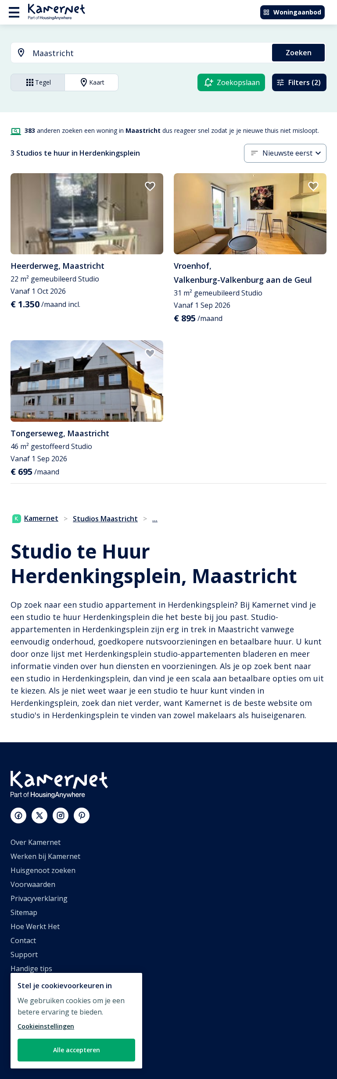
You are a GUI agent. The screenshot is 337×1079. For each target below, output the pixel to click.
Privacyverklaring (39, 898)
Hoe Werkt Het (35, 926)
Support (24, 954)
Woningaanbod (297, 12)
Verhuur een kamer (43, 1038)
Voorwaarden (33, 884)
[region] (76, 1020)
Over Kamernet (36, 842)
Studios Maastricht (105, 518)
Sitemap (24, 912)
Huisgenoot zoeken (43, 870)
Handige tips (31, 968)
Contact (23, 940)
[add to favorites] (150, 186)
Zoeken (299, 52)
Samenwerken (34, 1010)
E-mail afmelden (37, 982)
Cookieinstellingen (46, 1026)
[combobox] (136, 53)
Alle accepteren (76, 1050)
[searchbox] (149, 53)
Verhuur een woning (45, 1024)
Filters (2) (304, 82)
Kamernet (41, 518)
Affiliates (25, 996)
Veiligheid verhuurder (46, 1053)
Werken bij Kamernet (45, 856)
